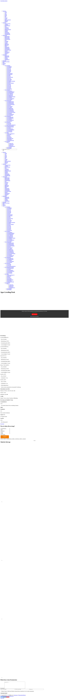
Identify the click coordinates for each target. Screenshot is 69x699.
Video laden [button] (35, 314)
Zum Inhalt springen (3, 0)
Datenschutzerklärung (22, 695)
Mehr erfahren (34, 312)
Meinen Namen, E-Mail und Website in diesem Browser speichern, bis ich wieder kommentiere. (18, 691)
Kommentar (2, 688)
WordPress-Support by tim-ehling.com (6, 696)
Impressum (16, 695)
